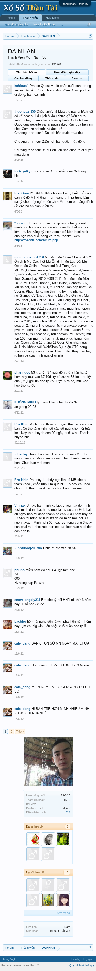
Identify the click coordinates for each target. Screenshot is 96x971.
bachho (20, 621)
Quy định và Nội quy (82, 965)
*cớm (18, 223)
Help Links (52, 17)
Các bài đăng (23, 78)
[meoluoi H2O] (33, 839)
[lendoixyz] (63, 839)
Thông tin (52, 78)
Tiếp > (20, 731)
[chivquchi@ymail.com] (48, 900)
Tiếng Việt (9, 959)
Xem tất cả (63, 913)
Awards (77, 78)
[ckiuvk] (48, 854)
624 (68, 812)
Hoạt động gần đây (67, 72)
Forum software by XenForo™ (20, 965)
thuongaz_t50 (25, 111)
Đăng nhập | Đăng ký (75, 3)
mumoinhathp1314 (29, 257)
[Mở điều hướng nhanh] (90, 36)
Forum (11, 17)
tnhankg (20, 454)
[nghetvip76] (33, 854)
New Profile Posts (44, 24)
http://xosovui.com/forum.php (36, 240)
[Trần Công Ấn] (48, 885)
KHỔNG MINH (25, 402)
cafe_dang (22, 643)
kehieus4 (21, 86)
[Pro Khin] (33, 885)
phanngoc (22, 372)
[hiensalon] (48, 839)
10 (66, 872)
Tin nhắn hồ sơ (26, 72)
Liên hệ (75, 959)
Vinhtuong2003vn (28, 548)
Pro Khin (21, 424)
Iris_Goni (21, 193)
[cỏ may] (63, 900)
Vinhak (19, 505)
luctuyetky (22, 171)
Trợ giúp (88, 959)
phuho (19, 570)
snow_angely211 (27, 600)
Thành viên (30, 18)
